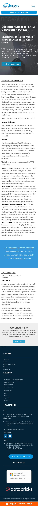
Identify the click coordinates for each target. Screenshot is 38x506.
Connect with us (19, 341)
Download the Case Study (11, 64)
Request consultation (20, 504)
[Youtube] (10, 436)
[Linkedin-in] (5, 436)
